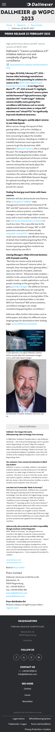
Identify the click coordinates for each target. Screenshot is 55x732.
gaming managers (19, 286)
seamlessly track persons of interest (26, 220)
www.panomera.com (14, 562)
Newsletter (27, 701)
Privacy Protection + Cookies (38, 729)
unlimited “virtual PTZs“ (17, 233)
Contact (27, 688)
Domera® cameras (25, 148)
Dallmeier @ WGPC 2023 (27, 15)
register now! (12, 607)
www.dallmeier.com (13, 560)
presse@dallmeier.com (16, 593)
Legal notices (19, 718)
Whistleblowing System (40, 718)
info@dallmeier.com (27, 674)
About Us (21, 25)
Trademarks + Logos (17, 724)
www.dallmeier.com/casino (24, 323)
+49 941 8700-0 (29, 671)
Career (28, 695)
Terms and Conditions (41, 724)
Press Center (36, 25)
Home (9, 25)
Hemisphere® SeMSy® (21, 201)
